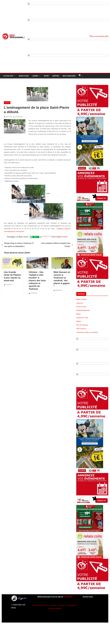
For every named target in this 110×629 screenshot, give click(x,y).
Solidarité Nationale (82, 310)
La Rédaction (19, 116)
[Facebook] (87, 605)
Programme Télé (82, 317)
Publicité (61, 605)
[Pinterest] (90, 617)
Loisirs (35, 76)
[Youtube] (87, 611)
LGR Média (68, 597)
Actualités (8, 76)
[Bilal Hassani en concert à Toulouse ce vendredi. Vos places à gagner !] (62, 259)
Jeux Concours (68, 76)
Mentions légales (54, 608)
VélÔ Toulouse (81, 328)
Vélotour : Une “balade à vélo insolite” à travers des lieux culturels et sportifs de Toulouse (37, 280)
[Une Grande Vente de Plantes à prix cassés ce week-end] (12, 259)
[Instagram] (94, 605)
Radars (78, 321)
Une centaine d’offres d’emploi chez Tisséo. (55, 244)
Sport (46, 76)
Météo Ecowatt (81, 299)
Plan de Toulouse (82, 325)
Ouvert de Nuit (81, 307)
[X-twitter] (94, 611)
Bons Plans (24, 76)
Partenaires (71, 605)
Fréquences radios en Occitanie (87, 332)
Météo (78, 314)
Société (7, 102)
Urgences (79, 303)
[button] (14, 75)
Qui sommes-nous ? (40, 605)
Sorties (55, 76)
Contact (53, 605)
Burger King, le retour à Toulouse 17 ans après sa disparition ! (19, 244)
